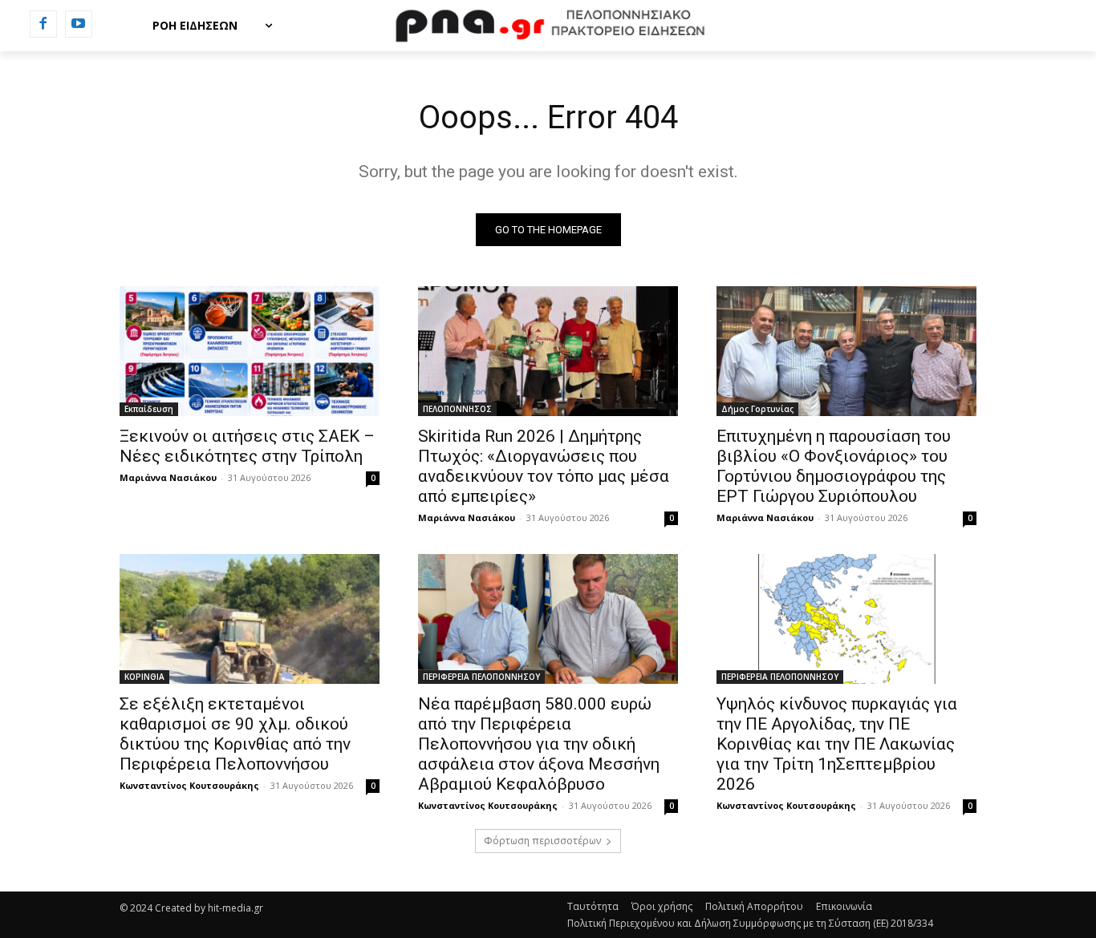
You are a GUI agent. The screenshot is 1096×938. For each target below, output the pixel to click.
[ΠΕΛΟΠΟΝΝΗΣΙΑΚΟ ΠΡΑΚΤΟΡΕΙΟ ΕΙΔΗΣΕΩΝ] (547, 25)
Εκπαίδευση (148, 408)
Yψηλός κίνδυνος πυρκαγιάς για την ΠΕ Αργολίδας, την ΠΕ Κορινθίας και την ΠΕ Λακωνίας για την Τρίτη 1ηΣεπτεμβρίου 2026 (836, 744)
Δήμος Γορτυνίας (757, 408)
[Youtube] (78, 24)
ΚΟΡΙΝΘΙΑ (144, 676)
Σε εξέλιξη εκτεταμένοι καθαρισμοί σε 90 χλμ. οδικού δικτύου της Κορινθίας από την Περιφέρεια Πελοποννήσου (235, 734)
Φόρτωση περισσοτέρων (542, 840)
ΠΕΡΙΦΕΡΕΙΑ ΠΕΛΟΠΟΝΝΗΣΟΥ (481, 676)
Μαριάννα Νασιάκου (168, 477)
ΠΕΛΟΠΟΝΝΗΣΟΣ (457, 408)
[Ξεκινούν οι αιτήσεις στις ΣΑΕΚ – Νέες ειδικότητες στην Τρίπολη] (250, 351)
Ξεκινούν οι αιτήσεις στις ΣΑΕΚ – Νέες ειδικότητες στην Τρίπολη (247, 446)
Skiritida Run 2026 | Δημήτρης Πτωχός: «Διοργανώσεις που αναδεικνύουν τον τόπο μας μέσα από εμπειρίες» (543, 466)
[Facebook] (43, 24)
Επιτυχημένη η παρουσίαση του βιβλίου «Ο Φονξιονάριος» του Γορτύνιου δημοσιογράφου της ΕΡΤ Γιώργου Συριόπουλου (833, 466)
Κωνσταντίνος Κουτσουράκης (189, 785)
